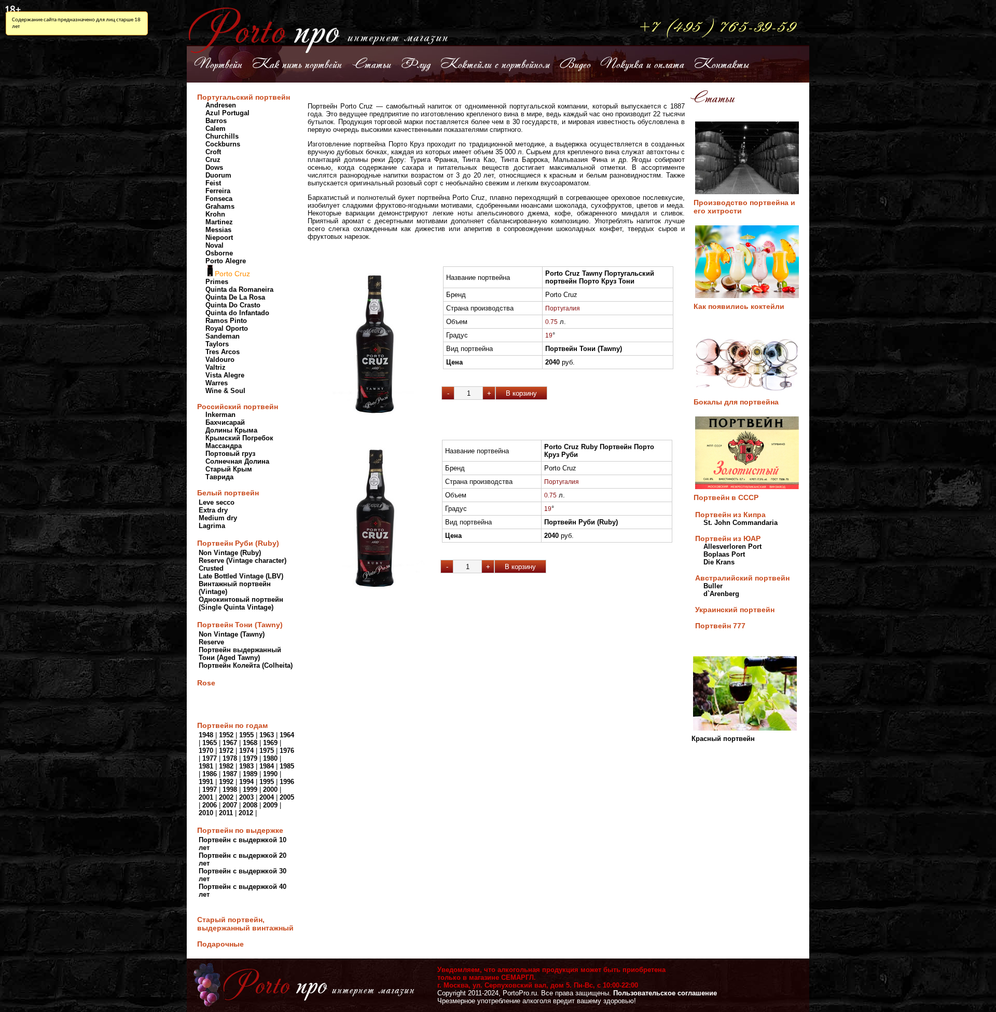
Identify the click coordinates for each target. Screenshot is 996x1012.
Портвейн (218, 63)
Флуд (416, 63)
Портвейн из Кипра (730, 514)
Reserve (211, 642)
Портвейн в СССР (726, 497)
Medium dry (218, 518)
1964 (287, 735)
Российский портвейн (237, 406)
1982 (226, 766)
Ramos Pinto (226, 321)
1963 (266, 735)
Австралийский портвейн (742, 578)
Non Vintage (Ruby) (230, 553)
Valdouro (219, 359)
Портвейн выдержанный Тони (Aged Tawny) (240, 654)
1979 (250, 758)
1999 (250, 789)
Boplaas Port (724, 554)
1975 (266, 750)
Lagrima (212, 526)
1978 (230, 758)
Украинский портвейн (734, 609)
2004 (266, 797)
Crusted (211, 568)
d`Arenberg (721, 594)
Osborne (219, 253)
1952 (227, 735)
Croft (213, 152)
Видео (575, 63)
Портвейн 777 (720, 626)
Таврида (219, 477)
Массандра (223, 446)
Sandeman (222, 336)
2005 (287, 797)
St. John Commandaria (740, 523)
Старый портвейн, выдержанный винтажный (245, 923)
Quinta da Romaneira (239, 289)
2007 (230, 805)
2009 (270, 805)
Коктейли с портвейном (495, 63)
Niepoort (219, 237)
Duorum (218, 175)
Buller (713, 586)
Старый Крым (228, 469)
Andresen (220, 105)
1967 (230, 743)
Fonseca (218, 199)
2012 (246, 813)
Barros (216, 121)
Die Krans (719, 562)
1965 (209, 743)
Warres (216, 383)
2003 (246, 797)
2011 (226, 813)
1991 (206, 782)
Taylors (217, 344)
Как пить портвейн (297, 63)
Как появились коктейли (739, 306)
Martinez (219, 222)
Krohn (215, 214)
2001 (206, 797)
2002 (226, 797)
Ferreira (217, 191)
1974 (246, 750)
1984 (266, 766)
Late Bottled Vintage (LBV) (241, 576)
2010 (206, 813)
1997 (209, 789)
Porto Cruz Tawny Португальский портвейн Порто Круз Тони (599, 277)
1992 (226, 782)
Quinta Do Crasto (232, 305)
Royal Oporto (226, 328)
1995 (266, 782)
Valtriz (215, 367)
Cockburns (222, 144)
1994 (246, 782)
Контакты (721, 63)
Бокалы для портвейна (736, 402)
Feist (213, 183)
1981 (206, 766)
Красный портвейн (723, 739)
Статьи (371, 63)
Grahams (219, 206)
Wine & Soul (225, 391)
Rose (206, 683)
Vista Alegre (224, 375)
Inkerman (220, 415)
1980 (270, 758)
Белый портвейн (228, 493)
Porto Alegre (225, 261)
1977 (209, 758)
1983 (246, 766)
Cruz (212, 160)
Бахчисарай (225, 422)
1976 (287, 750)
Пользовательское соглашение (665, 993)
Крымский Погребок (239, 438)
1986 (209, 774)
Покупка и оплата (642, 63)
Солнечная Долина (237, 461)
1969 (270, 743)
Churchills (222, 136)
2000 (270, 789)
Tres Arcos (222, 352)
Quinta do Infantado (237, 313)
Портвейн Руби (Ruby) (238, 543)
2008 (250, 805)
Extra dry (213, 510)
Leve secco (216, 502)
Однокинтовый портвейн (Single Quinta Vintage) (241, 603)
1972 (226, 750)
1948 (206, 735)
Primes (216, 282)
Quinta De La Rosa (235, 297)
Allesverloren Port (732, 546)
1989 (250, 774)
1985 (287, 766)
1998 (230, 789)
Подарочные (220, 944)
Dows (214, 167)
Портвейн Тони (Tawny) (240, 624)
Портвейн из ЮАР (727, 538)
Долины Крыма (231, 430)
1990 (270, 774)
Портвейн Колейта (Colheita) (246, 665)
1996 (287, 782)
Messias (218, 230)
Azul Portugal (227, 113)
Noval (214, 245)
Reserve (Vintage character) (242, 560)
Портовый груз (230, 453)
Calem (215, 128)
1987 (230, 774)
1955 (246, 735)
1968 (250, 743)
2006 (209, 805)
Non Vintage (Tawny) (232, 634)
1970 (206, 750)
